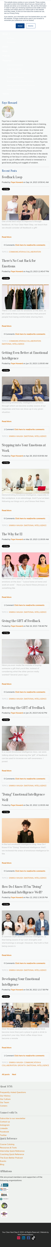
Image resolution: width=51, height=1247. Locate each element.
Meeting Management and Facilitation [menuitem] (21, 85)
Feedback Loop (12, 177)
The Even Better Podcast (11, 1158)
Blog (2, 1165)
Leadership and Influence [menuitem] (16, 89)
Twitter (3, 1135)
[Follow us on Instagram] (18, 1238)
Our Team (4, 1103)
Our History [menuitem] (11, 42)
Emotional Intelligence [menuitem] (15, 65)
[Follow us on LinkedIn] (23, 1238)
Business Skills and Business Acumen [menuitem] (20, 81)
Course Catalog (7, 1144)
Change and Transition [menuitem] (15, 77)
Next (14, 1075)
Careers (3, 1106)
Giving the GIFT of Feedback (21, 621)
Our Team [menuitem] (10, 38)
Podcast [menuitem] (6, 56)
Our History (5, 1096)
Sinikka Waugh (16, 436)
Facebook (4, 1132)
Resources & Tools (8, 1148)
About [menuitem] (5, 34)
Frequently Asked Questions (13, 1092)
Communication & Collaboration (25, 252)
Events (3, 1161)
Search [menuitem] (5, 94)
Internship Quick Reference (12, 1151)
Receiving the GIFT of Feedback (23, 708)
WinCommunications (25, 1235)
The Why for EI (12, 534)
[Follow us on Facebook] (28, 1238)
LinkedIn (4, 1129)
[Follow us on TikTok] (33, 1238)
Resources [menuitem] (7, 61)
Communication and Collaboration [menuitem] (19, 73)
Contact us (5, 1122)
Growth (22, 1066)
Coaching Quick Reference (12, 1154)
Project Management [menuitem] (14, 69)
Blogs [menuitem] (4, 51)
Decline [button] (30, 26)
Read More (6, 237)
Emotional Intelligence (13, 344)
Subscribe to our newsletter (12, 1119)
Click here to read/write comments (30, 245)
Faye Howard (17, 182)
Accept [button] (20, 26)
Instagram (5, 1125)
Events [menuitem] (5, 47)
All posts (6, 1075)
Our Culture (5, 1099)
